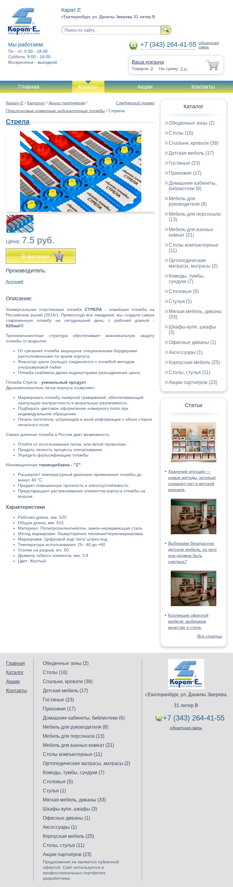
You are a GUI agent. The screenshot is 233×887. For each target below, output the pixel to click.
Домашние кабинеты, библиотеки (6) (193, 185)
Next (147, 220)
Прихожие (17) (185, 173)
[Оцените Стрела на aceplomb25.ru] (80, 171)
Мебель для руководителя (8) (188, 201)
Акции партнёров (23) (193, 382)
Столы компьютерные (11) (72, 754)
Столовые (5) (184, 291)
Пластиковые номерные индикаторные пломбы (55, 110)
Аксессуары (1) (186, 352)
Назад (15, 168)
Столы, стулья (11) (189, 372)
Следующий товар (135, 102)
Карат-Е (14, 102)
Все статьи (209, 636)
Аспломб (14, 281)
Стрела (17, 121)
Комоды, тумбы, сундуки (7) (186, 278)
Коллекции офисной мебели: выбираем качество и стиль (188, 621)
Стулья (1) (180, 301)
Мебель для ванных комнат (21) (191, 232)
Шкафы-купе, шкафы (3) (70, 808)
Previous (17, 220)
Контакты (203, 87)
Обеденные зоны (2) (191, 123)
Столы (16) (181, 133)
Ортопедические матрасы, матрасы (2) (193, 263)
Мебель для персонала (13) (73, 736)
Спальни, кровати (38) (193, 143)
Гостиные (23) (184, 163)
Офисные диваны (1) (192, 342)
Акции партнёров (67, 102)
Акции (145, 87)
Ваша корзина (148, 62)
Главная (28, 87)
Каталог (88, 87)
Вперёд (144, 168)
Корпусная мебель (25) (194, 362)
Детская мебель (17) (191, 153)
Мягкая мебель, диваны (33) (74, 799)
